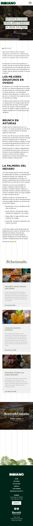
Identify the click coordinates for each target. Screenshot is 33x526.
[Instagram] (18, 509)
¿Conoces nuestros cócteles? (13, 329)
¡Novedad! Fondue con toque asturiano (14, 374)
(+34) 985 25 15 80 (16, 499)
